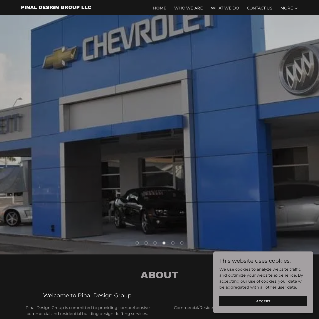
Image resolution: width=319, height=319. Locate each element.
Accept (263, 301)
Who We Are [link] (188, 8)
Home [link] (159, 8)
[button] (289, 8)
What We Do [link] (225, 8)
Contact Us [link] (259, 8)
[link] (56, 7)
